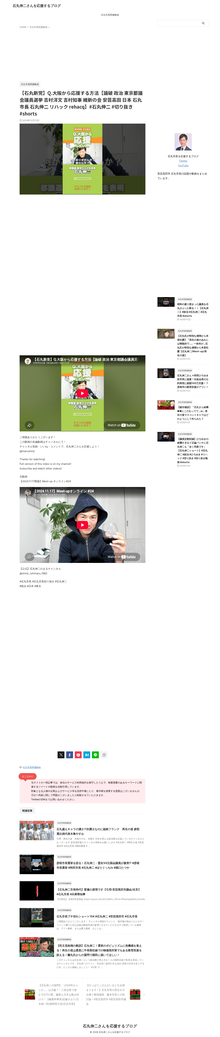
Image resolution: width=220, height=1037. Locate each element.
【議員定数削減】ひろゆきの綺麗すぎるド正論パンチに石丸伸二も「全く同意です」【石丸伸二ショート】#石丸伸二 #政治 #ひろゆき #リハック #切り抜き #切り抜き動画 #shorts (192, 450)
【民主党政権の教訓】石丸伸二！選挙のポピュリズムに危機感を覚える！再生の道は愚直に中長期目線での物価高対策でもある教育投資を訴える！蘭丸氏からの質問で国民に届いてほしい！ (99, 950)
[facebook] (69, 754)
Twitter (183, 161)
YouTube (183, 165)
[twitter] (61, 754)
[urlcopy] (104, 754)
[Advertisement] (82, 54)
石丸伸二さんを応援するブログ (37, 6)
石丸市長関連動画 (110, 14)
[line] (95, 754)
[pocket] (78, 754)
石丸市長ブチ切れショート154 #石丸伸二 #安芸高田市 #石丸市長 (97, 916)
